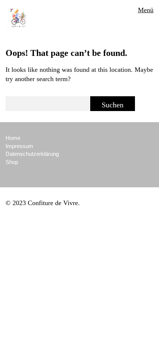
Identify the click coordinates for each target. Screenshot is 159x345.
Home (13, 138)
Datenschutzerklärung (32, 154)
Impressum (19, 146)
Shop (12, 162)
